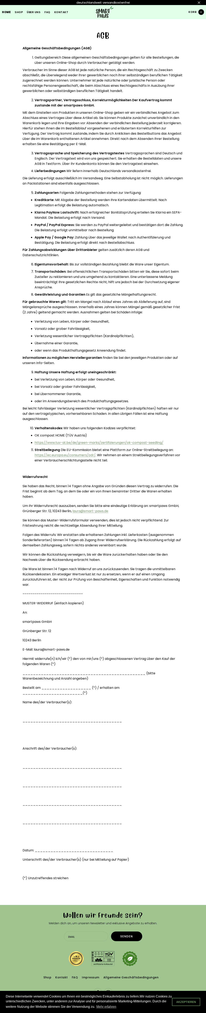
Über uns (33, 12)
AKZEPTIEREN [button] (186, 1002)
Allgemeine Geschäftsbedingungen (131, 977)
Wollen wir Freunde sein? (103, 915)
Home (6, 12)
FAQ (47, 12)
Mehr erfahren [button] (106, 1006)
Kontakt (61, 12)
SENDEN (126, 936)
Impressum (90, 977)
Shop (19, 12)
